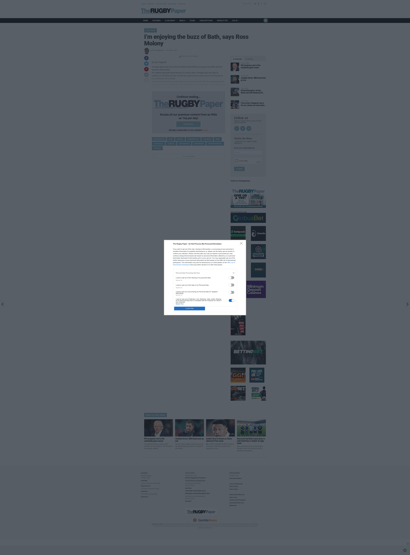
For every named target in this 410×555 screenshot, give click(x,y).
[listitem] (205, 273)
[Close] (242, 244)
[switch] (231, 277)
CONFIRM (190, 308)
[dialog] (205, 277)
